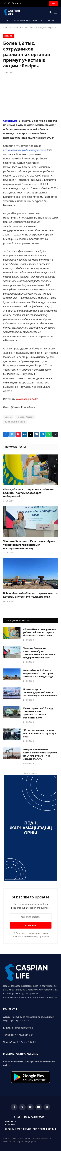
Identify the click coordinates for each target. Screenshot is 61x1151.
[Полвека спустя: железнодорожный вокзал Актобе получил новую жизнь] (11, 693)
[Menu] (56, 12)
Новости (8, 36)
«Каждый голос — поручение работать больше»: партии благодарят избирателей (28, 493)
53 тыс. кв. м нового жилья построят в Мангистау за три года (39, 733)
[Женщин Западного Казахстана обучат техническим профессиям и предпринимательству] (30, 521)
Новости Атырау (25, 417)
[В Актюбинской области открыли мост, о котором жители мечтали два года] (30, 573)
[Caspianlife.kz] (12, 12)
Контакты (47, 20)
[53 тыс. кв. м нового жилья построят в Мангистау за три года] (11, 734)
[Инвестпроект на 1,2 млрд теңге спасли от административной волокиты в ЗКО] (11, 712)
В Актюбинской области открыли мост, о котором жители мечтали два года (38, 673)
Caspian (9, 417)
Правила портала (25, 20)
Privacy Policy (31, 936)
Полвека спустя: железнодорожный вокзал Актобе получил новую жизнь (40, 692)
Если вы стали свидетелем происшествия (30, 1129)
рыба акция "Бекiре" (15, 422)
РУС (53, 4)
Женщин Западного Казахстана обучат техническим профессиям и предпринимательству (29, 545)
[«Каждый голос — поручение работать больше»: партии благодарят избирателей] (30, 469)
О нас (6, 20)
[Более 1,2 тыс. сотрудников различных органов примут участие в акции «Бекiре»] (30, 96)
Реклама (10, 1124)
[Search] (50, 12)
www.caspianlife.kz (27, 399)
